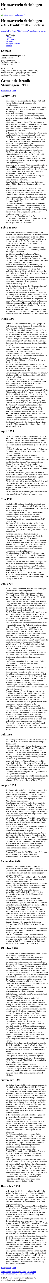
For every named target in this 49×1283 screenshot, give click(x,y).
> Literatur (10, 41)
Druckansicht (29, 1274)
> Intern (9, 46)
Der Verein (12, 31)
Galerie (43, 31)
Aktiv (19, 31)
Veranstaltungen (34, 31)
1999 (14, 91)
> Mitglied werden (13, 43)
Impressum (31, 1272)
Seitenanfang (6, 1272)
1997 (3, 91)
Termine (25, 31)
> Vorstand (10, 37)
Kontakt (23, 1272)
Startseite (4, 31)
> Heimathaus (11, 39)
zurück (8, 91)
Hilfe (20, 1274)
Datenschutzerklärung (9, 1274)
